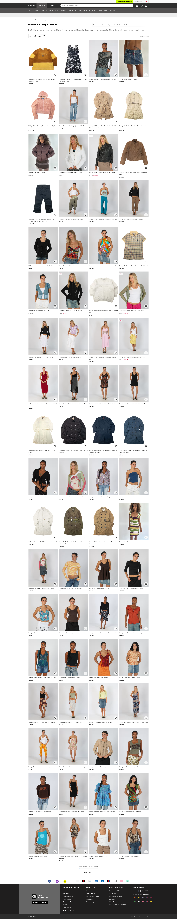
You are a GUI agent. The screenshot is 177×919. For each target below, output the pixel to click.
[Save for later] (55, 75)
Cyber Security (90, 902)
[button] (135, 897)
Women (37, 20)
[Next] (147, 24)
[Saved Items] (141, 5)
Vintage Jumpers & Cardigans (134, 25)
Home (30, 20)
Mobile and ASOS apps (115, 891)
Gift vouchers (112, 893)
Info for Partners (113, 902)
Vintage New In (98, 25)
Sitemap (65, 904)
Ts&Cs (139, 916)
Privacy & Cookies (132, 916)
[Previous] (91, 24)
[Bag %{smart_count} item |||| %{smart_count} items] (146, 5)
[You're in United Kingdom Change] (146, 1)
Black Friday (112, 899)
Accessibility (146, 916)
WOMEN (42, 5)
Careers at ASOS (90, 893)
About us (88, 891)
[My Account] (137, 5)
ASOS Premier (67, 899)
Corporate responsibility (92, 896)
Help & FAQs (138, 1)
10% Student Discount (69, 902)
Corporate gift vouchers (115, 896)
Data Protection (67, 907)
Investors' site (89, 899)
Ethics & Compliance (68, 910)
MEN (52, 5)
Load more (89, 872)
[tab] (31, 10)
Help (64, 891)
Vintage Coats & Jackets (114, 25)
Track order (66, 893)
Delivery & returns (68, 896)
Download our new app (124, 1)
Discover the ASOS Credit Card (117, 904)
